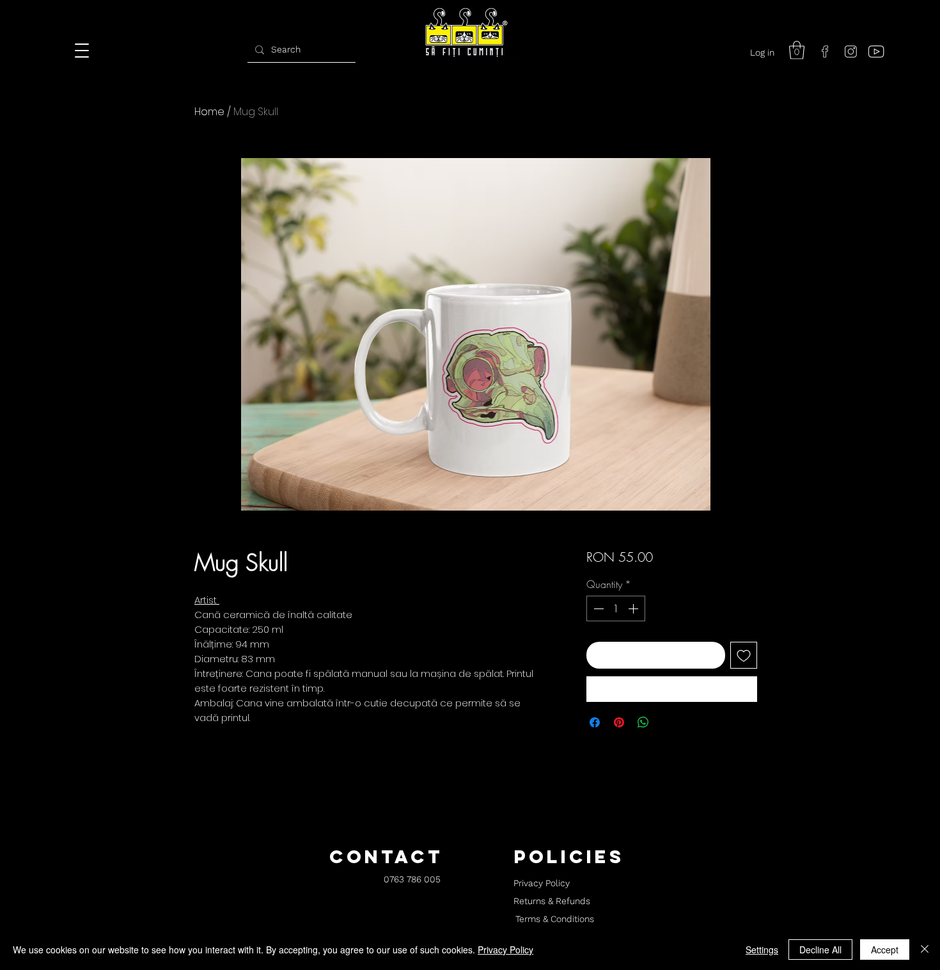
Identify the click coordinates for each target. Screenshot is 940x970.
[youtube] (876, 51)
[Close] (924, 949)
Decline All (820, 949)
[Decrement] (597, 608)
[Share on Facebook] (594, 722)
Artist (206, 600)
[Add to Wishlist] (743, 655)
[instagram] (850, 51)
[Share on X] (667, 722)
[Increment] (634, 608)
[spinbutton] (615, 608)
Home (209, 111)
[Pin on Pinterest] (619, 722)
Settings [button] (762, 949)
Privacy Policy (505, 949)
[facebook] (824, 51)
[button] (796, 50)
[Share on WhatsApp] (643, 722)
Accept (884, 949)
